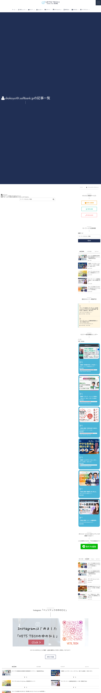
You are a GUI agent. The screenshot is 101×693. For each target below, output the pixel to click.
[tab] (81, 251)
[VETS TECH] (50, 2)
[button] (98, 2)
